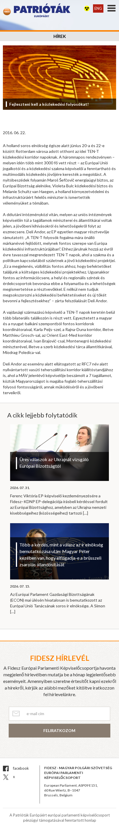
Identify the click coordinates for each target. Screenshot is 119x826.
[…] (85, 513)
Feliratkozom (59, 730)
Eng (98, 8)
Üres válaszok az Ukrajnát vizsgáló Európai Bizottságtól (54, 463)
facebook (20, 768)
